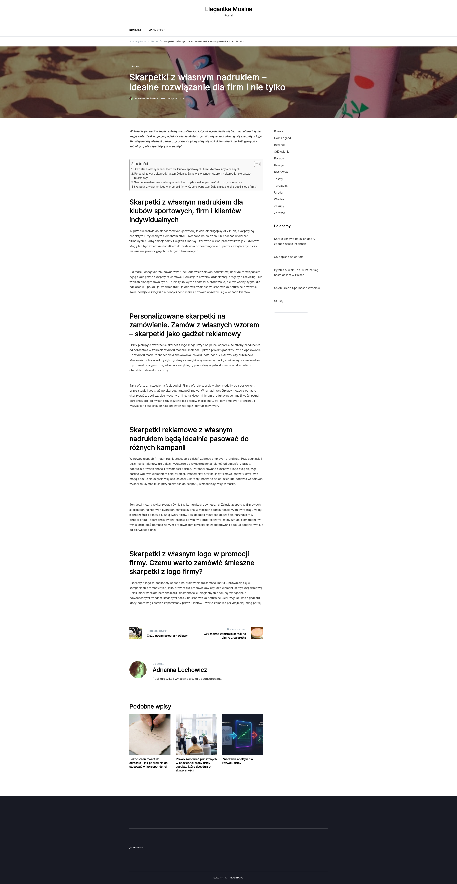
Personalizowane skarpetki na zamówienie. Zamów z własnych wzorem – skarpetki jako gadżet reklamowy (192, 176)
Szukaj (278, 301)
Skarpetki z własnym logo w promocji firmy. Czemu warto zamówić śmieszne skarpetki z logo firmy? (196, 186)
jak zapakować (136, 847)
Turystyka (281, 185)
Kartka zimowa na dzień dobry (294, 239)
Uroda (278, 192)
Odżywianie (281, 151)
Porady (279, 158)
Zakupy (279, 206)
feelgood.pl (173, 385)
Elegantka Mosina (228, 9)
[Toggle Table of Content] (256, 164)
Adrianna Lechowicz (146, 98)
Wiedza (279, 199)
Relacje (279, 165)
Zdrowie (279, 213)
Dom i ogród (282, 138)
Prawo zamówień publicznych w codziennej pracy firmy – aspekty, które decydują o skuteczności (196, 764)
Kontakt (135, 29)
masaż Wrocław (309, 288)
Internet (279, 145)
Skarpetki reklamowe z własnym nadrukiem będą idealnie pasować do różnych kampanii (188, 182)
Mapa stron (157, 29)
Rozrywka (281, 172)
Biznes (135, 66)
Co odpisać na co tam (288, 257)
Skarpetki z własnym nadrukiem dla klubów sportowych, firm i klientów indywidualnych (187, 169)
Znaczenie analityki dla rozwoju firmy (237, 761)
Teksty (278, 179)
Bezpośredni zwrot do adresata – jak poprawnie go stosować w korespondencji (148, 762)
